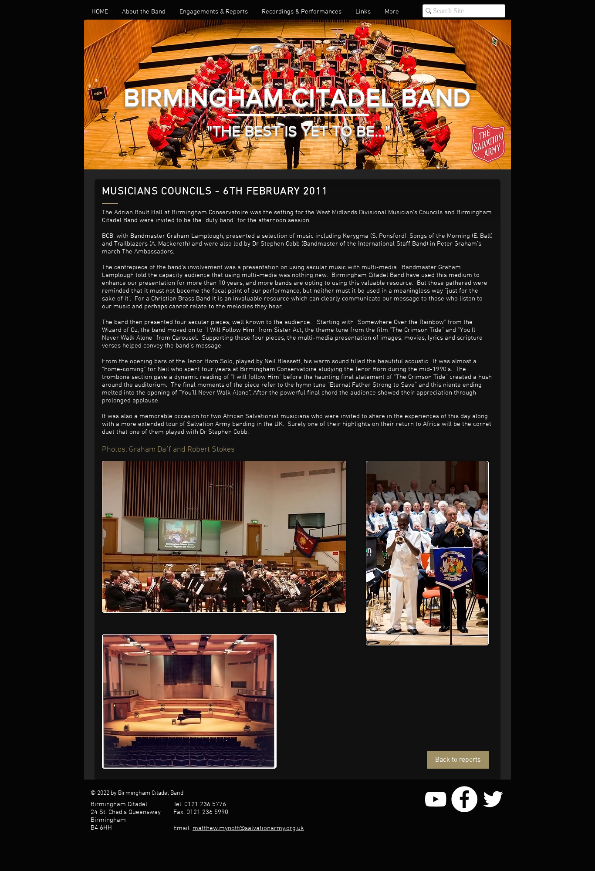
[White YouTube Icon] (436, 799)
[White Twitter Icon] (493, 799)
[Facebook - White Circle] (464, 799)
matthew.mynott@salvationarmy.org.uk (248, 828)
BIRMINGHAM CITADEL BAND (297, 97)
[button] (143, 11)
